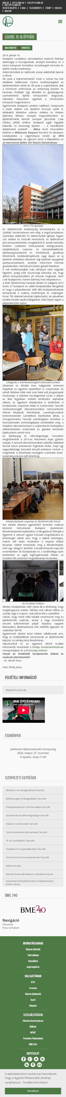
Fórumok (8, 924)
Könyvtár (33, 1005)
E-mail (23, 8)
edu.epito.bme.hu (35, 3)
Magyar (8, 11)
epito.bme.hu (18, 3)
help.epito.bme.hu (13, 5)
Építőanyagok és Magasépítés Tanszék (26, 798)
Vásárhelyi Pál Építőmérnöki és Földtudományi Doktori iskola (29, 883)
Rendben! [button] (33, 1090)
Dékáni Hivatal (13, 865)
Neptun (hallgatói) (33, 993)
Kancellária (33, 961)
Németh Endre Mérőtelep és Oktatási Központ (29, 874)
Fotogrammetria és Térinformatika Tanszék (28, 807)
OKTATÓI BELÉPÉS (10, 8)
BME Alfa (33, 1044)
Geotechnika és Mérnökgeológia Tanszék (27, 815)
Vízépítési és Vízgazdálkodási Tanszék (26, 848)
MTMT (33, 1032)
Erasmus (33, 988)
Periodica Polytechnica (33, 1038)
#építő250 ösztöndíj (16, 690)
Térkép (48, 8)
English (58, 8)
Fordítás (25, 47)
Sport (33, 999)
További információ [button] (35, 1082)
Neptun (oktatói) (33, 949)
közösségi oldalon (36, 650)
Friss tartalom (11, 927)
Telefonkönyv (35, 8)
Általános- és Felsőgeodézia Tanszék (25, 790)
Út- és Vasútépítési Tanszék (20, 840)
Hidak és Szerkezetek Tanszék (22, 823)
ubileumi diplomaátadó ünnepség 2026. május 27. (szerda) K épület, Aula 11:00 (33, 753)
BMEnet (33, 1026)
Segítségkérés (33, 966)
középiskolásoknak (52, 647)
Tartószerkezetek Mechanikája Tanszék (26, 832)
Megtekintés (10, 47)
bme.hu (6, 3)
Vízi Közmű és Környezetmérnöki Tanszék (27, 857)
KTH (33, 982)
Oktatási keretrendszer (33, 1020)
